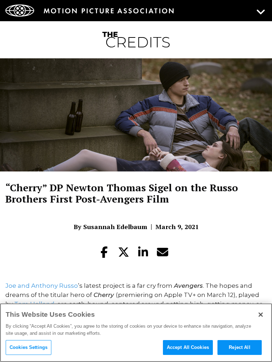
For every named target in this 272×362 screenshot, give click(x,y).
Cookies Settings (28, 347)
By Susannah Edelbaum (110, 226)
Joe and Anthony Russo (41, 285)
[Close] (260, 314)
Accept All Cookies (188, 347)
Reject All (239, 347)
